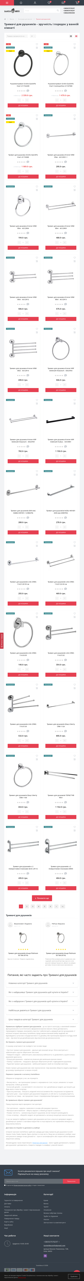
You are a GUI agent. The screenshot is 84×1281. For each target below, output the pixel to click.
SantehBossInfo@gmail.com (54, 1245)
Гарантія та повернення (13, 1200)
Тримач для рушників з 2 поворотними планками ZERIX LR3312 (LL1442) (61, 868)
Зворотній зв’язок (11, 1215)
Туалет (46, 1207)
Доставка (7, 1204)
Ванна (12, 19)
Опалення (47, 1210)
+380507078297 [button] (51, 1242)
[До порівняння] (37, 48)
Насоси (46, 1219)
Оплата (7, 1207)
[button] (35, 2)
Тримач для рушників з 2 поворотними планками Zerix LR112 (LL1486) (23, 868)
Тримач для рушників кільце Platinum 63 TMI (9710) (23, 954)
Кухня (46, 1200)
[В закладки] (37, 44)
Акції (6, 1228)
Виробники (8, 1225)
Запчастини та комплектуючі (55, 1223)
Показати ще (43, 898)
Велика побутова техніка (53, 1213)
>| (62, 906)
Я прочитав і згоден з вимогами (25, 1185)
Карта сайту (8, 1222)
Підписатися (71, 1181)
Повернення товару (11, 1218)
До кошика (23, 105)
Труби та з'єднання (51, 1216)
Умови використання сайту (22, 1185)
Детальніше (22, 1277)
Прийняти (73, 1276)
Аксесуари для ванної (25, 19)
